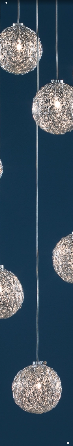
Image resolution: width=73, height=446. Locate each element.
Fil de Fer (31, 2)
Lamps (62, 2)
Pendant (36, 2)
